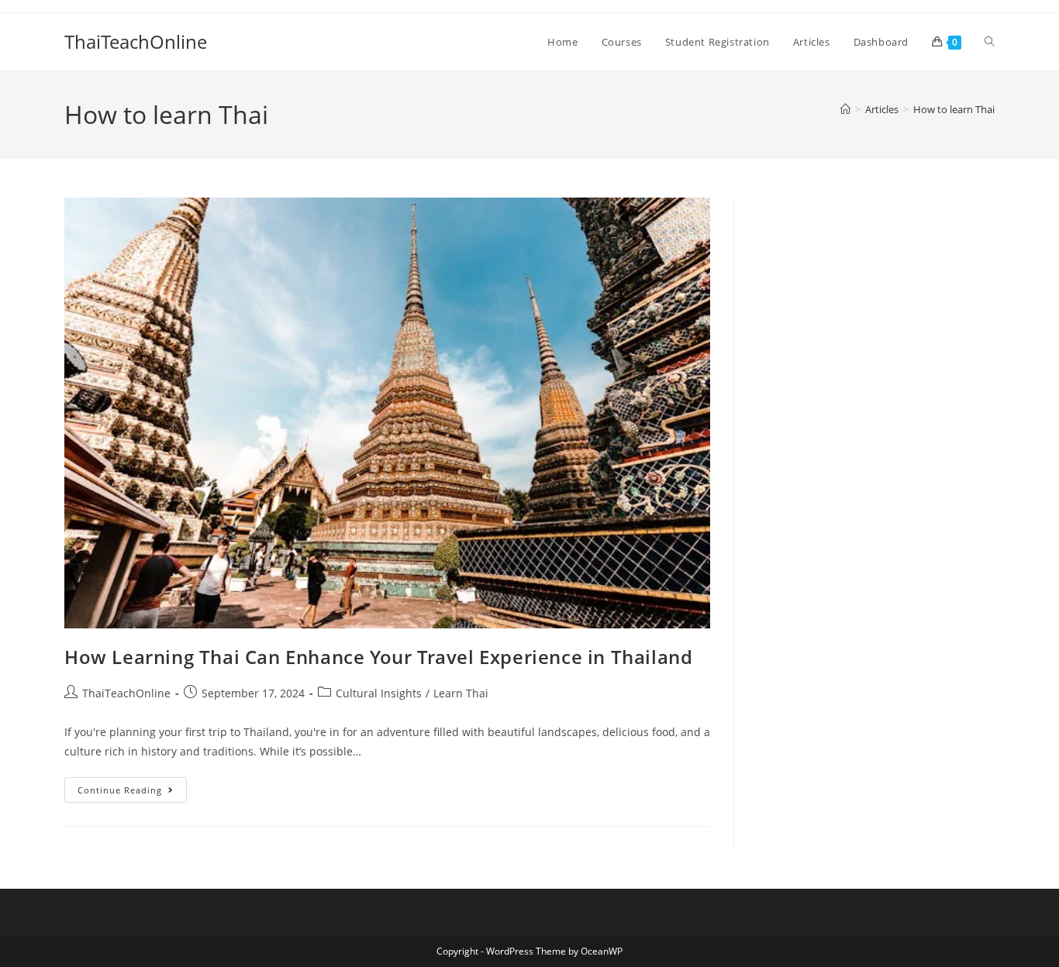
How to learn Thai (954, 109)
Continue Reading (132, 786)
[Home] (845, 109)
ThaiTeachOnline (135, 41)
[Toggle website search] (989, 42)
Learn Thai (460, 693)
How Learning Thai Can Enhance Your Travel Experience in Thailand (378, 656)
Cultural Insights (379, 693)
